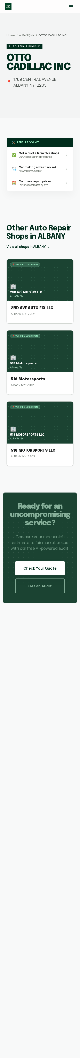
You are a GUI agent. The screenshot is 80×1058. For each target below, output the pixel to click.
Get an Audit (40, 585)
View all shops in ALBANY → (28, 246)
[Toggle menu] (71, 6)
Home (11, 35)
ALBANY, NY (26, 35)
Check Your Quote (40, 568)
